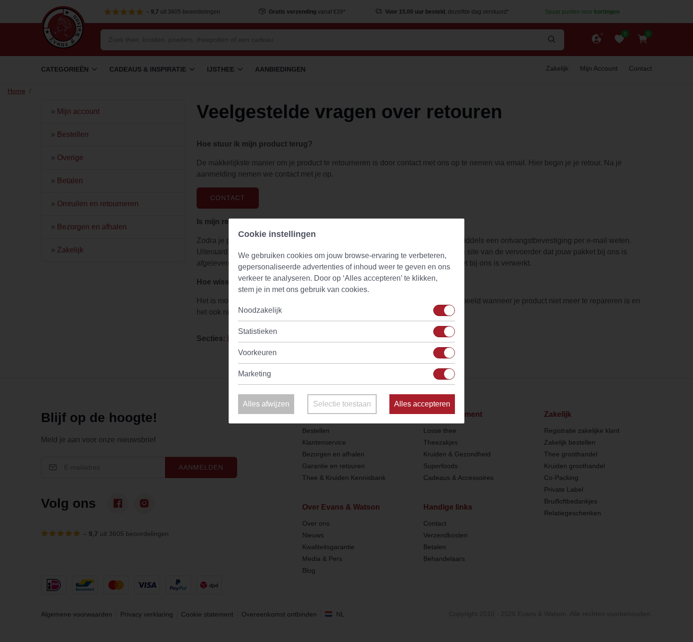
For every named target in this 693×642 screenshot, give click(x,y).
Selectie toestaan (342, 404)
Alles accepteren (422, 404)
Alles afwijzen (266, 404)
